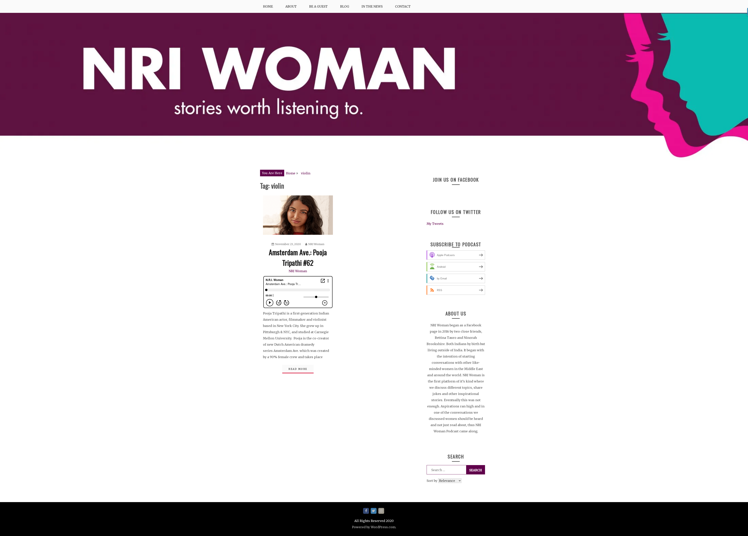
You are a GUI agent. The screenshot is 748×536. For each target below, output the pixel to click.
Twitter (374, 511)
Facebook (366, 511)
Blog (344, 6)
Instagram (381, 511)
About (291, 6)
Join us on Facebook (456, 179)
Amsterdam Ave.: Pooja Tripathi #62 (298, 257)
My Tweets (435, 224)
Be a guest (318, 6)
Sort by (432, 481)
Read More (297, 368)
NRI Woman (316, 244)
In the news (372, 6)
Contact (403, 6)
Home (268, 6)
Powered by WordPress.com (373, 527)
